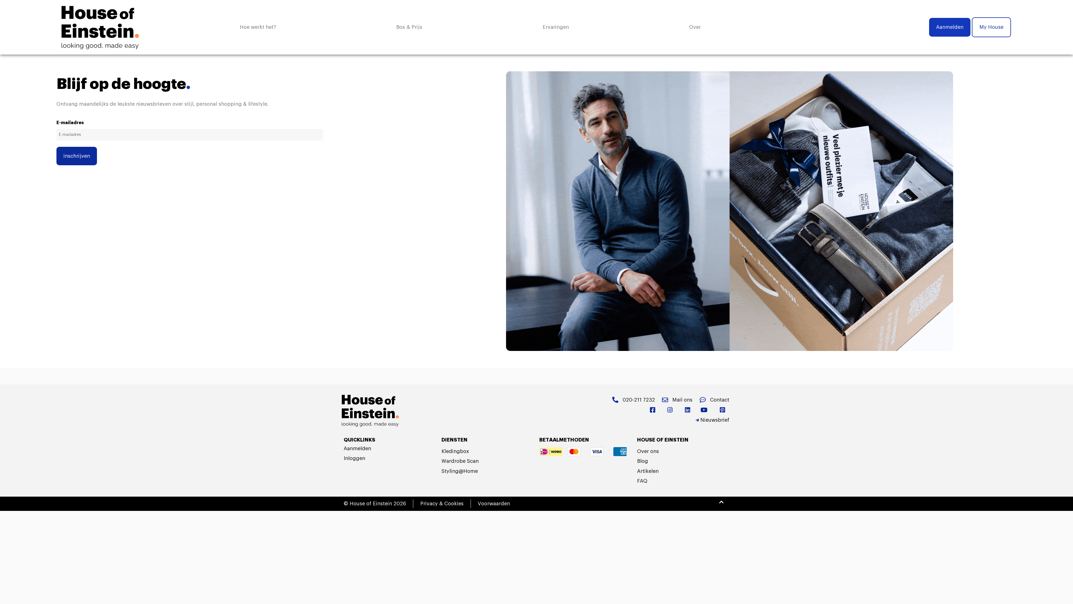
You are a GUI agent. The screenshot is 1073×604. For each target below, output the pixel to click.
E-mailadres (70, 123)
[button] (695, 27)
